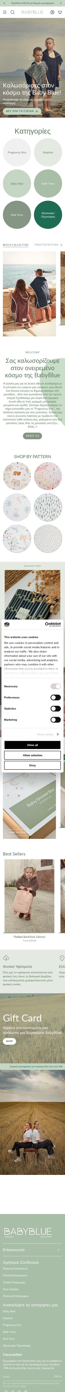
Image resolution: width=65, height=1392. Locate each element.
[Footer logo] (28, 1232)
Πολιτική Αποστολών (15, 1268)
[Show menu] (4, 12)
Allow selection (32, 755)
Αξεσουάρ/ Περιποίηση (17, 1345)
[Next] (60, 3)
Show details (45, 734)
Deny (32, 765)
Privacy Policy (54, 1383)
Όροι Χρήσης (11, 1289)
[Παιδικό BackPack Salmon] (29, 896)
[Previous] (4, 3)
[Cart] (60, 12)
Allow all (32, 745)
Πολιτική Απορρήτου (15, 1275)
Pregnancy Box (12, 1325)
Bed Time (9, 1338)
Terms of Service (14, 1386)
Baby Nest (9, 1311)
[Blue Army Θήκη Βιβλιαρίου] (32, 611)
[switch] (56, 697)
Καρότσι (8, 1318)
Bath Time (9, 1332)
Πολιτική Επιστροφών (16, 1296)
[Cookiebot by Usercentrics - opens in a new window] (46, 624)
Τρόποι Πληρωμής (14, 1282)
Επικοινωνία (14, 1249)
